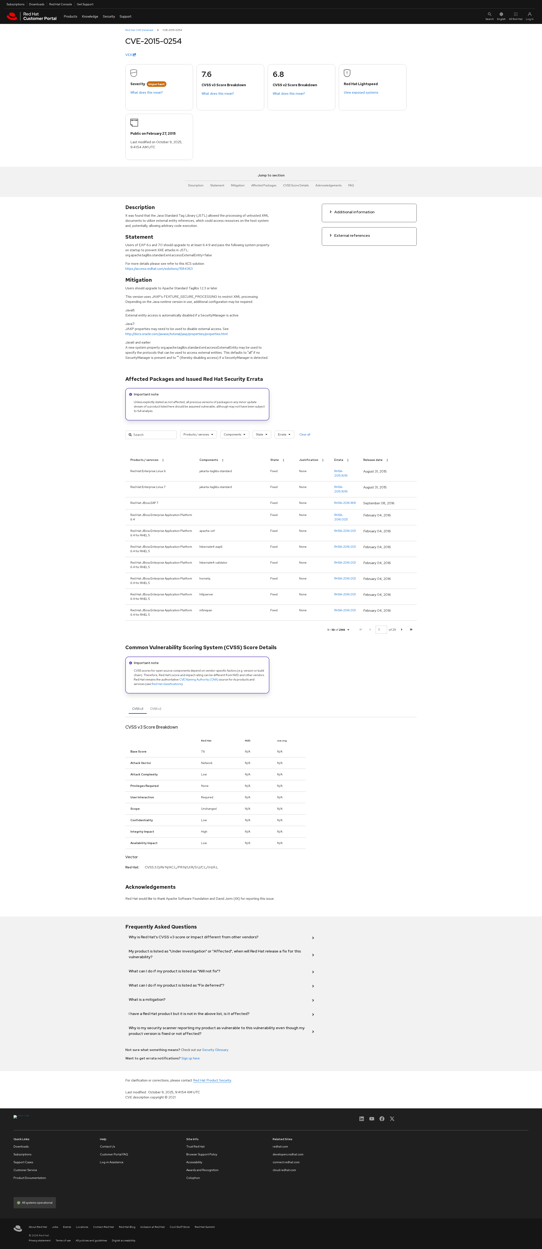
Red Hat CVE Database (139, 30)
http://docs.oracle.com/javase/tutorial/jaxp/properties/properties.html (176, 334)
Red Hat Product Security (212, 1080)
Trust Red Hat (195, 1146)
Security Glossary (215, 1050)
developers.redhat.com (288, 1154)
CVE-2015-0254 (172, 30)
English (501, 19)
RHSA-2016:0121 (345, 531)
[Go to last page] (411, 630)
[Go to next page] (401, 630)
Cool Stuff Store (180, 1227)
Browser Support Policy (201, 1154)
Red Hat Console (60, 4)
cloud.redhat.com (284, 1170)
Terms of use (63, 1240)
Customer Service (25, 1170)
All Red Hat (516, 19)
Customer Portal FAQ (114, 1154)
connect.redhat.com (286, 1162)
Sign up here (190, 1058)
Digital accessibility (123, 1240)
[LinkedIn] (361, 1120)
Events (67, 1227)
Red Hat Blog (127, 1227)
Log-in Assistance (111, 1162)
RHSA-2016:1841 (345, 503)
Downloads (36, 4)
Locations (82, 1227)
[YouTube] (371, 1120)
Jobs (55, 1227)
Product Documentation (30, 1178)
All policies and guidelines (91, 1240)
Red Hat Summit (205, 1227)
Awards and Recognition (202, 1170)
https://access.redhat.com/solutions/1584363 (159, 268)
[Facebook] (381, 1120)
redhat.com (280, 1146)
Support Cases (23, 1162)
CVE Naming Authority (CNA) (198, 679)
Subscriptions (15, 4)
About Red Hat (38, 1227)
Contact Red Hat (103, 1227)
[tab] (137, 708)
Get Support (85, 4)
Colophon (193, 1178)
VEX (129, 55)
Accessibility (194, 1162)
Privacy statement (40, 1240)
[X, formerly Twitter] (392, 1120)
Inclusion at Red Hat (152, 1227)
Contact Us (107, 1146)
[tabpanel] (271, 798)
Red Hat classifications (166, 684)
